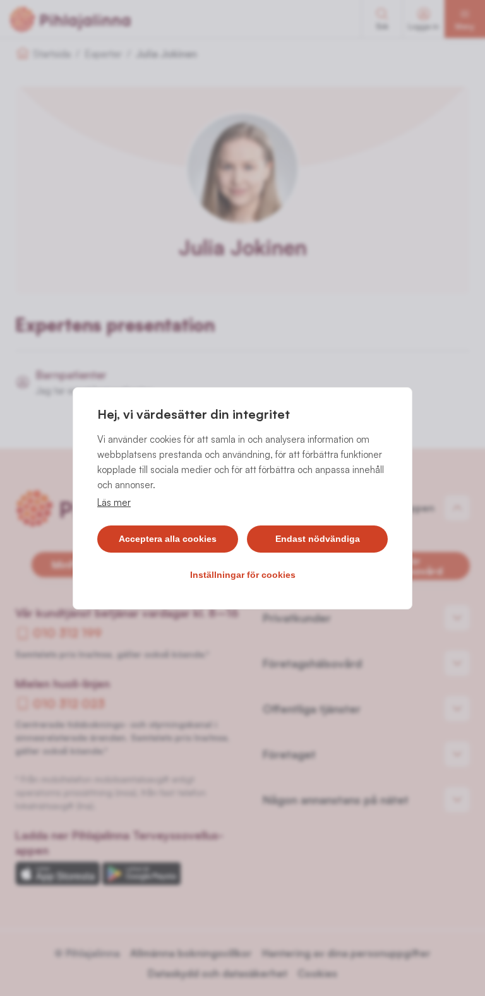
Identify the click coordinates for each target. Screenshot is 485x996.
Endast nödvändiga (317, 539)
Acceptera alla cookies (168, 539)
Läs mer (114, 502)
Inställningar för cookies (243, 575)
